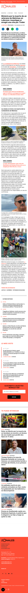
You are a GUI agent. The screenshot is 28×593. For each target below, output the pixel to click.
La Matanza (10, 12)
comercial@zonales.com (6, 561)
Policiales (20, 12)
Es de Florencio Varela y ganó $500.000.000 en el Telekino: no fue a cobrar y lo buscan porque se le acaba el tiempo (14, 353)
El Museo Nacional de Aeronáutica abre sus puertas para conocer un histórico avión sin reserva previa (14, 320)
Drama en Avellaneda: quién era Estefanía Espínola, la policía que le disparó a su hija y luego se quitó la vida (13, 514)
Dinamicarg (4, 582)
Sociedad (14, 356)
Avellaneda (4, 509)
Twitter (6, 573)
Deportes (12, 379)
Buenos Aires (6, 367)
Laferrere (22, 65)
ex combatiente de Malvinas (11, 63)
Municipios (3, 12)
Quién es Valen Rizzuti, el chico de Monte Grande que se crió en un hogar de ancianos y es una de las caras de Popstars (14, 328)
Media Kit (3, 568)
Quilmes (14, 1)
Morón (2, 429)
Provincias (4, 546)
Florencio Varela (7, 356)
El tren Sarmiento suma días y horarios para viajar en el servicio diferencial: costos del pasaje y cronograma (13, 336)
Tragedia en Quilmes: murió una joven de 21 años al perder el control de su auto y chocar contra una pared (14, 313)
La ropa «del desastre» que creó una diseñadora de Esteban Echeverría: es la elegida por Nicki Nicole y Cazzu (14, 165)
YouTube (9, 573)
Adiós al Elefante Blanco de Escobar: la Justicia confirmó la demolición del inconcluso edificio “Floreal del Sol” (13, 305)
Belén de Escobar (9, 1)
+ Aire (2, 581)
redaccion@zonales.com (6, 563)
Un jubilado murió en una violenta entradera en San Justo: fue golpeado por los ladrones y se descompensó (13, 488)
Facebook (3, 573)
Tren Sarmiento (9, 2)
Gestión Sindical (5, 579)
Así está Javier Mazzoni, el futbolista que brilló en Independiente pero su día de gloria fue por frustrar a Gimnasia (13, 376)
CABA (8, 544)
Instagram (12, 573)
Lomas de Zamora (5, 455)
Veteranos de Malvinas (19, 290)
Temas (15, 12)
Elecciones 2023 (5, 548)
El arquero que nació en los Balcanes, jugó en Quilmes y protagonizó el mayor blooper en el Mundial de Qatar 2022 (14, 93)
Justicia (3, 290)
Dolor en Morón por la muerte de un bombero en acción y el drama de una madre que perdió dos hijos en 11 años (14, 434)
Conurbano (13, 66)
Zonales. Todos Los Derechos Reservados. (16, 585)
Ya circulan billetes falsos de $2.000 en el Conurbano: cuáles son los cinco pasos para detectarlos (14, 364)
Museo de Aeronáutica (21, 1)
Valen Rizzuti (3, 2)
